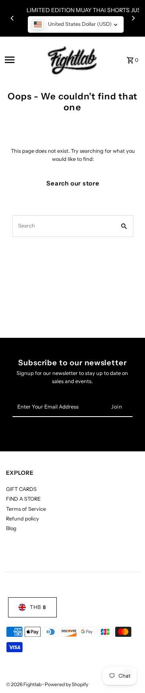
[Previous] (12, 18)
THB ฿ (38, 607)
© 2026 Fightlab (24, 684)
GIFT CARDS (21, 489)
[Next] (133, 18)
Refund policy (22, 519)
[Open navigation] (21, 60)
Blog (11, 528)
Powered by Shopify (66, 684)
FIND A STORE (23, 499)
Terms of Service (26, 509)
